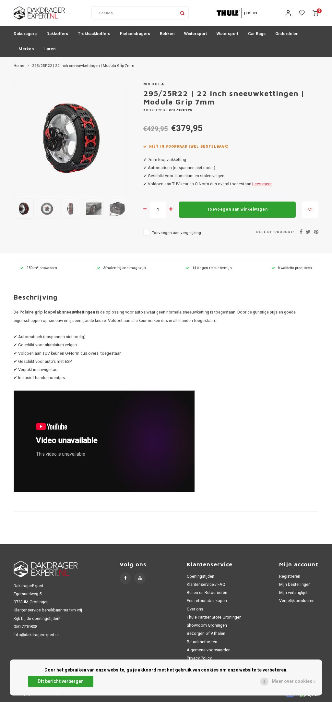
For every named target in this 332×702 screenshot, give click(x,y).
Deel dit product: (275, 232)
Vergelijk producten (296, 601)
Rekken (167, 34)
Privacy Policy (199, 658)
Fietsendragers (135, 34)
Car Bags (257, 34)
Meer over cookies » (293, 681)
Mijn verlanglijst (293, 593)
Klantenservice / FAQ (206, 584)
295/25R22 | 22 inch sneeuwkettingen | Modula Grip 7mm (83, 65)
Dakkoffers (57, 34)
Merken (26, 49)
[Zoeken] (182, 12)
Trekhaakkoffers (94, 34)
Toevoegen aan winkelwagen (237, 209)
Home (19, 65)
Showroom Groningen (207, 625)
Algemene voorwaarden (209, 650)
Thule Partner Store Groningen (214, 617)
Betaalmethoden (202, 642)
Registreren (289, 576)
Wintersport (195, 34)
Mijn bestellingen (295, 584)
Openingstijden (200, 576)
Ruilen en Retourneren (207, 593)
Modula (153, 84)
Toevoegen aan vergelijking (176, 233)
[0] (315, 13)
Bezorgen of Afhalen (206, 633)
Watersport (227, 34)
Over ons (195, 609)
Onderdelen (286, 34)
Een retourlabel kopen (207, 601)
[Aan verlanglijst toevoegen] (310, 210)
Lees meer (262, 184)
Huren (49, 49)
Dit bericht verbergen (61, 681)
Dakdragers (25, 34)
